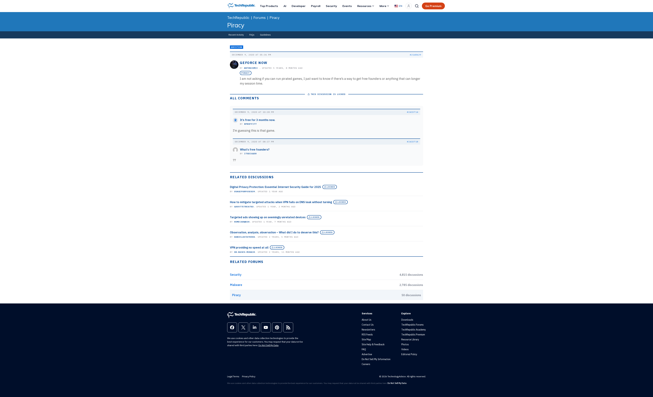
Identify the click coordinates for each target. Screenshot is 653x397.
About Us (366, 319)
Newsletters (368, 329)
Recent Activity (236, 34)
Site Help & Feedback (373, 344)
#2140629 (415, 54)
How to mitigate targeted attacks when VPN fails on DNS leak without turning (281, 202)
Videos (405, 349)
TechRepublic (238, 17)
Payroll (315, 6)
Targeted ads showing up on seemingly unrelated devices (268, 217)
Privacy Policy (248, 376)
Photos (405, 344)
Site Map (366, 339)
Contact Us (368, 324)
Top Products (269, 6)
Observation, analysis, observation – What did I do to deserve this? (274, 232)
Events (347, 6)
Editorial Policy (409, 354)
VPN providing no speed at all (249, 247)
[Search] (417, 6)
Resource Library (410, 339)
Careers (366, 364)
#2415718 (412, 141)
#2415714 (412, 112)
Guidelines (265, 34)
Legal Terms (233, 376)
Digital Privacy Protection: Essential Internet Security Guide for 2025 (275, 187)
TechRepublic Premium (413, 334)
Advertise (367, 354)
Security (331, 6)
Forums (259, 17)
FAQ (364, 349)
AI (284, 6)
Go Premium (433, 6)
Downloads (407, 319)
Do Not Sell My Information (376, 359)
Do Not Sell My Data (268, 345)
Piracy (274, 17)
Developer (299, 6)
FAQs (251, 34)
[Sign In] (409, 6)
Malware (236, 285)
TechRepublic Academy (413, 329)
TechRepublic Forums (412, 324)
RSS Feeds (367, 334)
